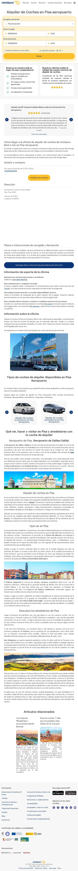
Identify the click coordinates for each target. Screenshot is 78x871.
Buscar (39, 56)
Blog (3, 816)
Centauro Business (55, 3)
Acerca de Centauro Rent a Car (38, 792)
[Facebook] (58, 807)
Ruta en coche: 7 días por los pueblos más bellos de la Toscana (50, 721)
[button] (7, 119)
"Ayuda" (7, 288)
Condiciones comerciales (36, 811)
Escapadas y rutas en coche (37, 807)
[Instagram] (54, 807)
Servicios (42, 3)
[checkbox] (4, 51)
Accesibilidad (32, 803)
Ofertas (4, 798)
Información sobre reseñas (39, 134)
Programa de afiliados (35, 796)
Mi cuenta (48, 304)
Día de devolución (9, 39)
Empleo (4, 812)
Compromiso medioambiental (38, 819)
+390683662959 (10, 171)
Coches (34, 3)
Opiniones (6, 820)
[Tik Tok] (66, 807)
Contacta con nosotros (39, 178)
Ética (59, 868)
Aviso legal (52, 868)
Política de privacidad (26, 868)
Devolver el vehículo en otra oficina (17, 50)
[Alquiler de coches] (11, 3)
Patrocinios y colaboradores (37, 800)
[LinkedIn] (70, 807)
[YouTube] (75, 807)
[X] (62, 807)
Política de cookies (41, 868)
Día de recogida (9, 29)
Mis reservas (34, 306)
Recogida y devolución (11, 19)
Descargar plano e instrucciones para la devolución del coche (39, 265)
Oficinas (25, 3)
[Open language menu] (74, 3)
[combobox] (60, 50)
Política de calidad (34, 815)
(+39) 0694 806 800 (19, 280)
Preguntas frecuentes (10, 808)
